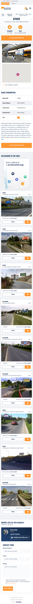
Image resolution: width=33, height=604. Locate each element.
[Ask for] (28, 222)
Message (5, 563)
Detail (13, 222)
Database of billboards (9, 15)
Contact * (5, 556)
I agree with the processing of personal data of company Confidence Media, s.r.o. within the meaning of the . (18, 581)
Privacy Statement (11, 583)
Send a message (8, 588)
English (13, 3)
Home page (3, 15)
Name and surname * (7, 548)
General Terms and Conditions (16, 599)
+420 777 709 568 (15, 534)
